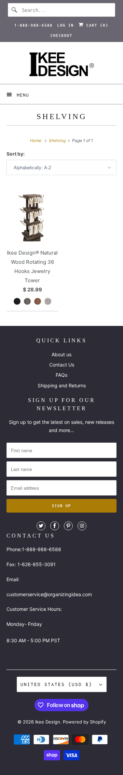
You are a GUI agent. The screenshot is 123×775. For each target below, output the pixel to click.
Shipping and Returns (62, 385)
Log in (65, 25)
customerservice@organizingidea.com (49, 594)
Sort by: (15, 154)
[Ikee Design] (61, 65)
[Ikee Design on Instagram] (82, 525)
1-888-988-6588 (33, 25)
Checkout (61, 35)
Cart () (96, 25)
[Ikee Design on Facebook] (54, 525)
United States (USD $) (58, 684)
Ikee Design (47, 721)
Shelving (62, 116)
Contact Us (61, 365)
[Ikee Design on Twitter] (41, 525)
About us (61, 354)
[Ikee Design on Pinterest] (68, 525)
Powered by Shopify (84, 721)
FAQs (61, 375)
